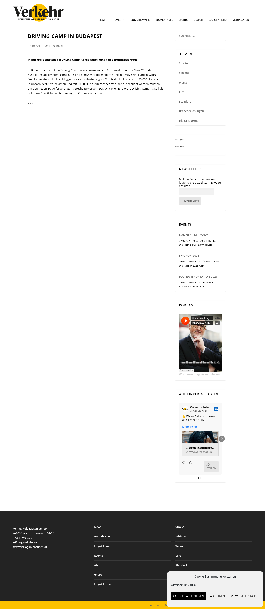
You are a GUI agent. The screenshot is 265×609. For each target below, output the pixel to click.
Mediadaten (240, 20)
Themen (116, 20)
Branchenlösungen (191, 111)
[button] (179, 439)
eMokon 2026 (189, 255)
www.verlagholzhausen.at (30, 547)
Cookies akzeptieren (188, 596)
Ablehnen (217, 596)
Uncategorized (54, 45)
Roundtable (102, 536)
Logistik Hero (217, 20)
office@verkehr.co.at (27, 542)
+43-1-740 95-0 (22, 538)
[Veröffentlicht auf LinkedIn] (216, 409)
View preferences (244, 596)
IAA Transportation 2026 (198, 276)
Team (150, 605)
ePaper (198, 20)
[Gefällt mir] (184, 466)
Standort (185, 101)
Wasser (184, 82)
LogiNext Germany (193, 235)
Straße (183, 63)
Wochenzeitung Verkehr (194, 374)
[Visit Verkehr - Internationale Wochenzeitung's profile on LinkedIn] (185, 409)
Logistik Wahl (140, 20)
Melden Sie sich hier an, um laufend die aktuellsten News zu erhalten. (200, 182)
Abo (97, 565)
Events (183, 20)
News (101, 20)
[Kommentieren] (189, 466)
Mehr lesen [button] (189, 427)
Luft (181, 92)
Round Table (164, 20)
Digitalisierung (188, 120)
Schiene (184, 73)
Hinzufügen (190, 201)
